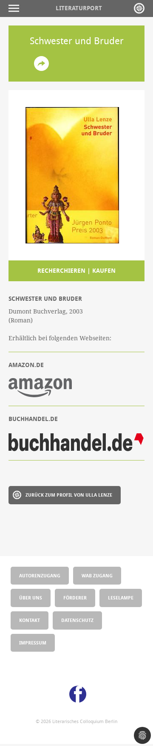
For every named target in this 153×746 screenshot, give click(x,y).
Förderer (75, 597)
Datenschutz (77, 620)
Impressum (32, 642)
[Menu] (15, 8)
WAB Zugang (97, 575)
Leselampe (120, 597)
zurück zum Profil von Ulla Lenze (69, 495)
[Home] (139, 8)
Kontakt (29, 620)
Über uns (30, 597)
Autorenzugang (39, 575)
